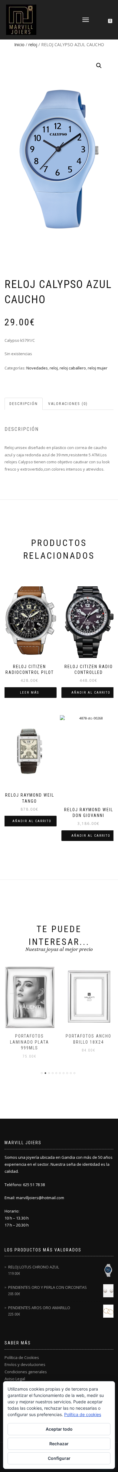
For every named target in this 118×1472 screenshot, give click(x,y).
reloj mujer (97, 368)
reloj (32, 44)
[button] (98, 65)
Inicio (19, 44)
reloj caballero (73, 368)
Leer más (29, 693)
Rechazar (59, 1443)
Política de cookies (82, 1414)
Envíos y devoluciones (25, 1364)
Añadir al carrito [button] (90, 693)
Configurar (59, 1458)
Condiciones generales (26, 1371)
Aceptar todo (59, 1429)
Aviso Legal (15, 1378)
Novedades (37, 368)
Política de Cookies (22, 1357)
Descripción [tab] (23, 403)
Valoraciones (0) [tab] (68, 403)
